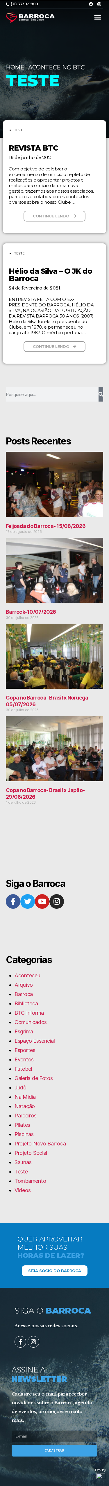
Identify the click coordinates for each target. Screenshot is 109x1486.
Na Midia (25, 1097)
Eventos (24, 1059)
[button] (97, 17)
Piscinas (24, 1134)
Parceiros (26, 1115)
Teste (19, 130)
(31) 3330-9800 (24, 4)
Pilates (22, 1125)
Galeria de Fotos (34, 1078)
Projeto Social (31, 1153)
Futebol (23, 1069)
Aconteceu (27, 975)
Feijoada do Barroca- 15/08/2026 (45, 526)
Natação (25, 1106)
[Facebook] (91, 4)
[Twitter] (27, 901)
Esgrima (24, 1031)
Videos (23, 1190)
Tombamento (30, 1181)
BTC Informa (29, 1013)
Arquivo (24, 985)
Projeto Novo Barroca (40, 1143)
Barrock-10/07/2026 (31, 612)
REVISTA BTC (33, 148)
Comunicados (31, 1022)
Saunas (23, 1162)
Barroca (24, 994)
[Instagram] (99, 4)
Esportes (25, 1050)
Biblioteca (26, 1003)
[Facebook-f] (13, 901)
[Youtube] (42, 901)
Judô (20, 1087)
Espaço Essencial (35, 1041)
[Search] (101, 394)
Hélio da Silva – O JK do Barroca (50, 275)
